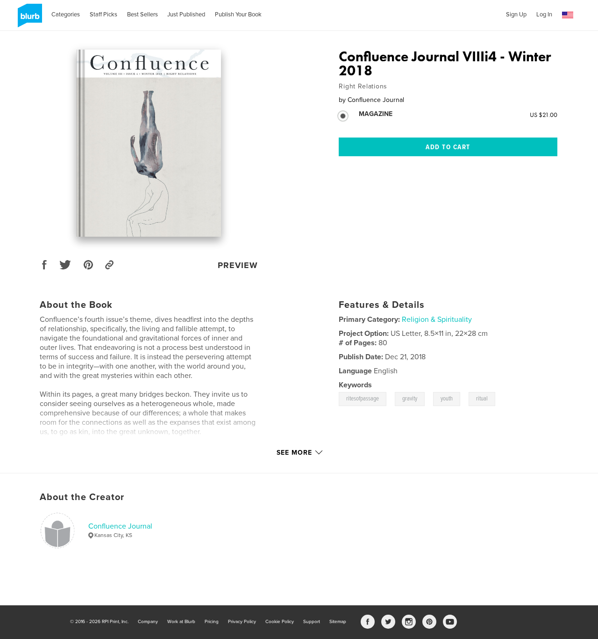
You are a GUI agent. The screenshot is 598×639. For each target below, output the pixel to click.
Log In (544, 14)
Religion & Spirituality (437, 319)
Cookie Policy (279, 621)
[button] (567, 15)
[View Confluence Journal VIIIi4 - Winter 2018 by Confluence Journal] (149, 143)
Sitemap (337, 621)
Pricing (212, 621)
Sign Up (516, 14)
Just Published (186, 14)
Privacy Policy (242, 621)
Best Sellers (142, 14)
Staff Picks (103, 14)
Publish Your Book (238, 14)
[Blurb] (28, 19)
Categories (65, 14)
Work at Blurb (181, 621)
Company (148, 621)
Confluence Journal (120, 526)
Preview (238, 265)
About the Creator (82, 497)
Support (311, 621)
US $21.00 (543, 114)
